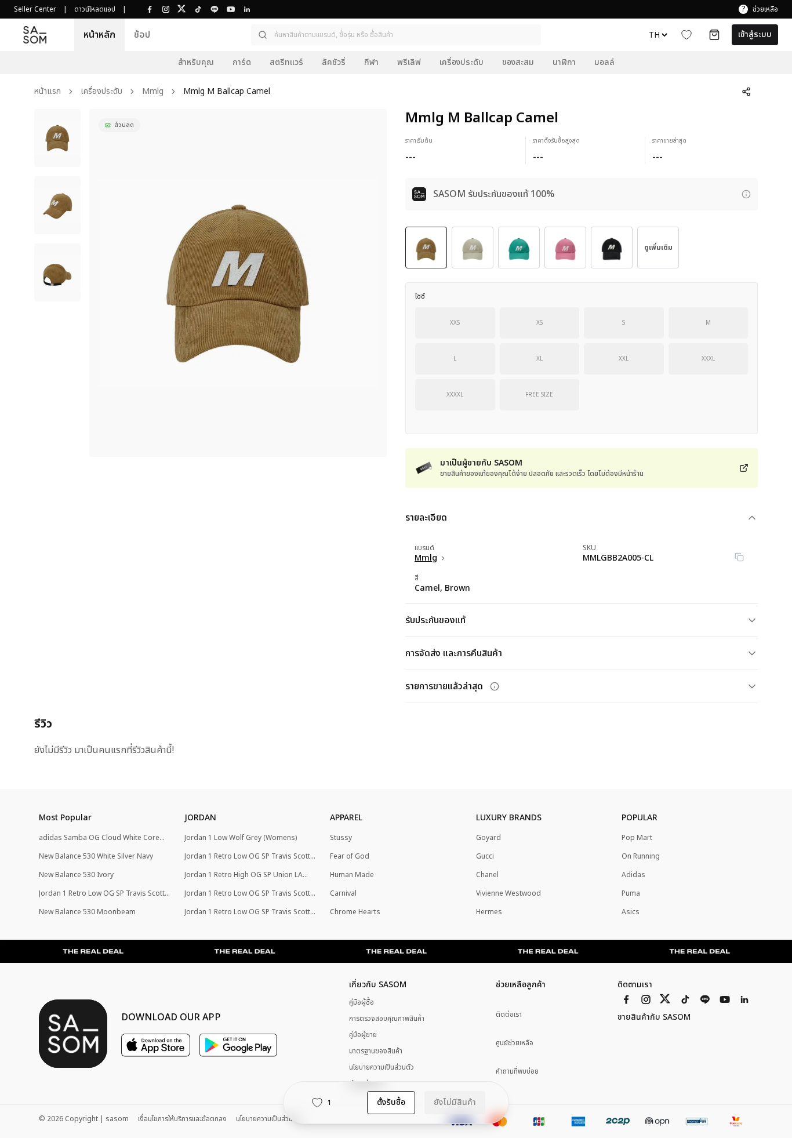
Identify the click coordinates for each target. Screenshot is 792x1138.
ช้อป (142, 35)
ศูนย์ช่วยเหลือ (514, 1043)
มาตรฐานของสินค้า (375, 1051)
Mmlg (153, 92)
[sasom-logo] (35, 35)
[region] (238, 283)
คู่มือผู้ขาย (363, 1034)
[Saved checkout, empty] (714, 34)
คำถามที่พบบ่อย (517, 1072)
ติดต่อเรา (509, 1015)
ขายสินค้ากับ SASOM (654, 1017)
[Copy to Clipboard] (739, 557)
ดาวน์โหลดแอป (94, 9)
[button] (396, 34)
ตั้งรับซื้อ (391, 1102)
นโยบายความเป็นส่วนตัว (381, 1067)
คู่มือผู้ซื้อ (361, 1002)
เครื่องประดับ (101, 92)
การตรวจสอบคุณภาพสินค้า (386, 1018)
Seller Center (35, 9)
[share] (746, 91)
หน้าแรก (47, 92)
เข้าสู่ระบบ (755, 34)
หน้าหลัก (99, 35)
